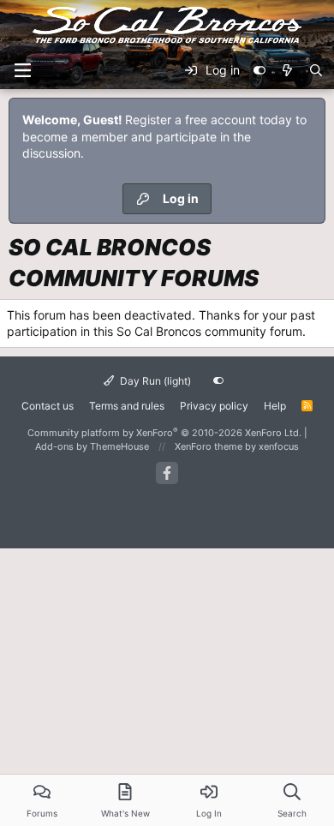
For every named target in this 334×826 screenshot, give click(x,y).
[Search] (316, 70)
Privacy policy (214, 405)
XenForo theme (208, 446)
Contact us (47, 405)
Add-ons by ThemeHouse (92, 446)
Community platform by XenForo (164, 433)
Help (275, 405)
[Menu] (22, 70)
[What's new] (286, 70)
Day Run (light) (154, 380)
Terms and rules (126, 405)
